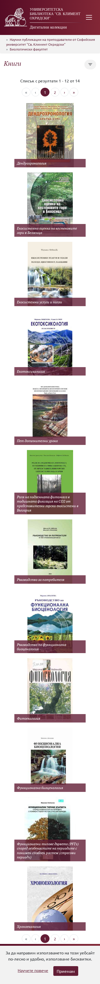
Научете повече (33, 970)
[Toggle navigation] (89, 17)
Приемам (66, 971)
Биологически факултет (29, 49)
